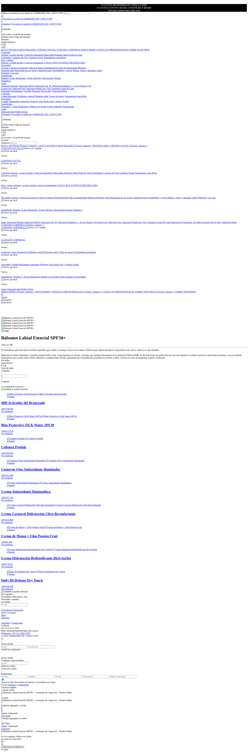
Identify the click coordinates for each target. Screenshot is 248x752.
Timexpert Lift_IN (43, 86)
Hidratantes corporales (19, 101)
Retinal (57, 78)
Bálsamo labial (61, 55)
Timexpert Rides (59, 91)
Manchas (82, 68)
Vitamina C (6, 81)
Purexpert (36, 91)
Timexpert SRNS (26, 86)
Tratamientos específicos (55, 57)
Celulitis (5, 101)
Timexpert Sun (18, 88)
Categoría (5, 173)
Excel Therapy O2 (82, 86)
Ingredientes (6, 210)
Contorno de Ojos (20, 57)
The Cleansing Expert (56, 88)
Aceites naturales (54, 106)
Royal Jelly (46, 91)
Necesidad (6, 197)
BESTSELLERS (28, 50)
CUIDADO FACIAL (46, 50)
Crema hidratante (9, 96)
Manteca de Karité (38, 106)
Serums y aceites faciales (12, 55)
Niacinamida (48, 78)
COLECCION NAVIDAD (56, 63)
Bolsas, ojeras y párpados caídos (87, 70)
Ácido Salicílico (34, 78)
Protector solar (7, 70)
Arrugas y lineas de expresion (14, 68)
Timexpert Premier (9, 86)
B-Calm (70, 88)
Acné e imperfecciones (41, 70)
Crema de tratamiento (33, 55)
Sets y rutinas (7, 185)
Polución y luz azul (10, 73)
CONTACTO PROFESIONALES (112, 50)
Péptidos (5, 78)
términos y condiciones (18, 685)
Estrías (66, 101)
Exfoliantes (6, 57)
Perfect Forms (21, 112)
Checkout (5, 728)
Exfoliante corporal (26, 96)
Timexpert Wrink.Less (36, 88)
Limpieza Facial (36, 57)
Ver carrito (6, 716)
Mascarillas (49, 55)
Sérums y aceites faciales (12, 63)
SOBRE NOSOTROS (139, 50)
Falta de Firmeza (36, 68)
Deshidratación (51, 68)
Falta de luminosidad (67, 68)
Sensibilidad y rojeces (62, 70)
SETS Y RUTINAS (10, 50)
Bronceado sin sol (23, 70)
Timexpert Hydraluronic (12, 91)
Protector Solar (75, 55)
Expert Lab (6, 88)
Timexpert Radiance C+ (63, 86)
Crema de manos (56, 96)
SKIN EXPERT (88, 50)
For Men (27, 91)
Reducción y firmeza (53, 101)
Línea (3, 222)
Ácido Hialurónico (17, 78)
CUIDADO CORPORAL (68, 50)
